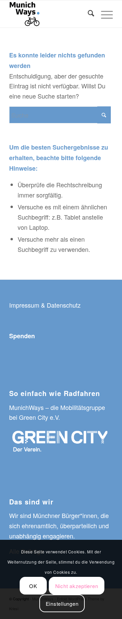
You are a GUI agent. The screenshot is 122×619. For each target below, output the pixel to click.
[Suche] (87, 14)
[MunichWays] (50, 14)
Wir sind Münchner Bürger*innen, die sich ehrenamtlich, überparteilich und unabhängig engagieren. (59, 525)
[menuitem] (87, 14)
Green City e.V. (38, 417)
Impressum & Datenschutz (45, 304)
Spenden (22, 335)
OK (33, 585)
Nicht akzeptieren (76, 585)
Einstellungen (62, 603)
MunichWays (26, 407)
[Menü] (103, 14)
